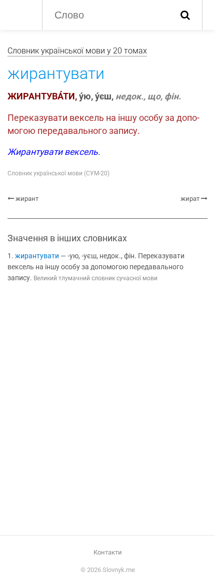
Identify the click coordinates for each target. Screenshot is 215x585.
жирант (27, 198)
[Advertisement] (107, 410)
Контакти (108, 552)
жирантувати (37, 256)
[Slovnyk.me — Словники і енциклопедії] (19, 14)
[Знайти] (185, 15)
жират (190, 198)
